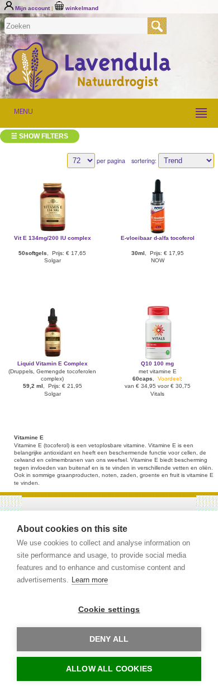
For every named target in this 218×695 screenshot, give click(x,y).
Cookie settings (109, 609)
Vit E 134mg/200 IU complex (52, 238)
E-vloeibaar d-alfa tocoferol (158, 238)
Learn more (90, 580)
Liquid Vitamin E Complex (52, 363)
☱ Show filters (39, 136)
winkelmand (81, 8)
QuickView (52, 206)
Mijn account (32, 8)
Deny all (109, 639)
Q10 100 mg (157, 363)
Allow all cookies (109, 669)
